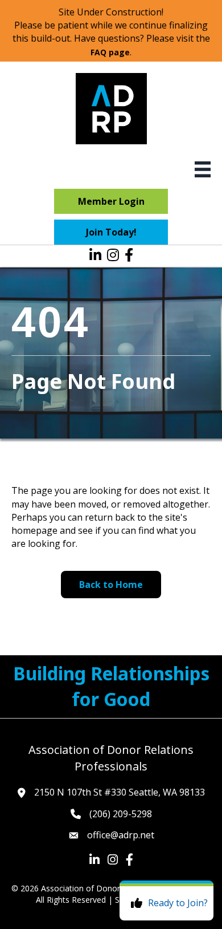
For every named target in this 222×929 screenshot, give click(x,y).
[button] (111, 201)
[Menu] (202, 169)
